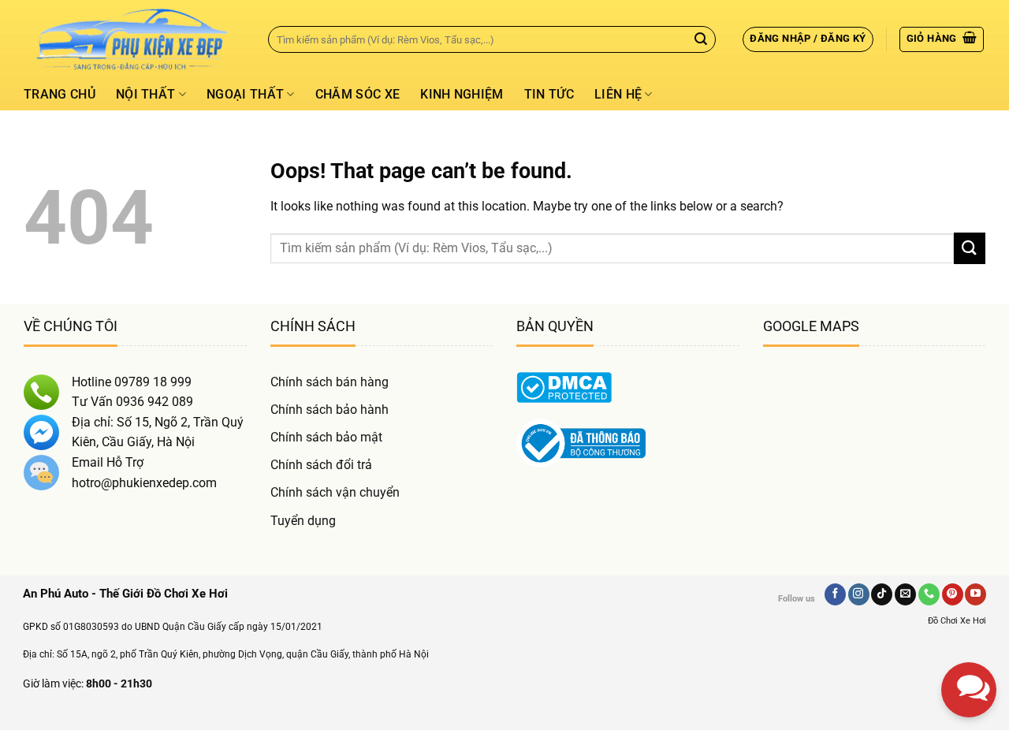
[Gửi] (700, 39)
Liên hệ (618, 94)
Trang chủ (59, 94)
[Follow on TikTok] (881, 594)
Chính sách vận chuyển (335, 492)
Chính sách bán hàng (329, 381)
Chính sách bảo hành (329, 409)
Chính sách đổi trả (321, 464)
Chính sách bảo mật (326, 437)
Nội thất (146, 94)
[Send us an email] (905, 594)
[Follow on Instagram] (858, 594)
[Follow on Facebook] (835, 594)
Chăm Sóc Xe (357, 94)
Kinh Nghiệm (462, 94)
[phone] (969, 611)
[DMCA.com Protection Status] (564, 385)
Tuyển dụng (303, 520)
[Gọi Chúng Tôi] (929, 594)
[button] (808, 39)
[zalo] (969, 555)
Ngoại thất (245, 94)
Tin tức (549, 94)
